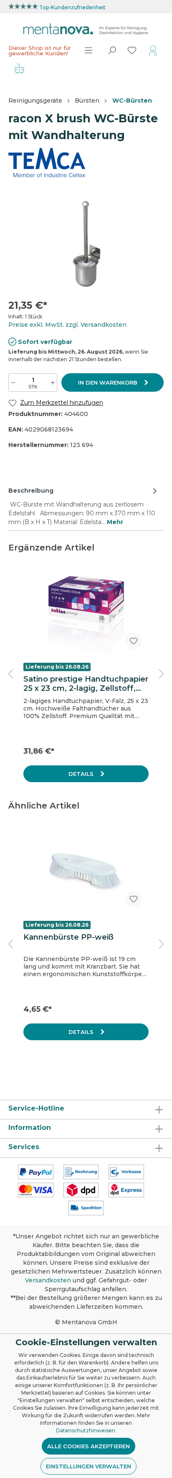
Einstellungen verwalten (88, 1466)
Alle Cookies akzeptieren (88, 1446)
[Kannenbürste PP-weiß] (86, 872)
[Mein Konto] (153, 50)
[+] (52, 382)
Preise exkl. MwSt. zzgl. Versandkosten (67, 324)
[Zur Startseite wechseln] (86, 29)
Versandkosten (48, 1280)
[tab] (83, 505)
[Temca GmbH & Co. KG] (46, 162)
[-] (13, 382)
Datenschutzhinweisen (85, 1430)
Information (29, 1128)
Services (23, 1147)
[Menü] (88, 50)
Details (81, 773)
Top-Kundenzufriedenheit (72, 7)
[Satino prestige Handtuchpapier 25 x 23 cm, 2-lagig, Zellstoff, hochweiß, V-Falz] (86, 614)
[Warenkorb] (19, 69)
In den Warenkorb (108, 382)
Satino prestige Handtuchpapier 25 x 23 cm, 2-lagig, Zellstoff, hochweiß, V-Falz (85, 683)
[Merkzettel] (132, 50)
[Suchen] (112, 50)
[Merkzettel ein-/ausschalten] (133, 641)
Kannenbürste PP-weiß (68, 937)
